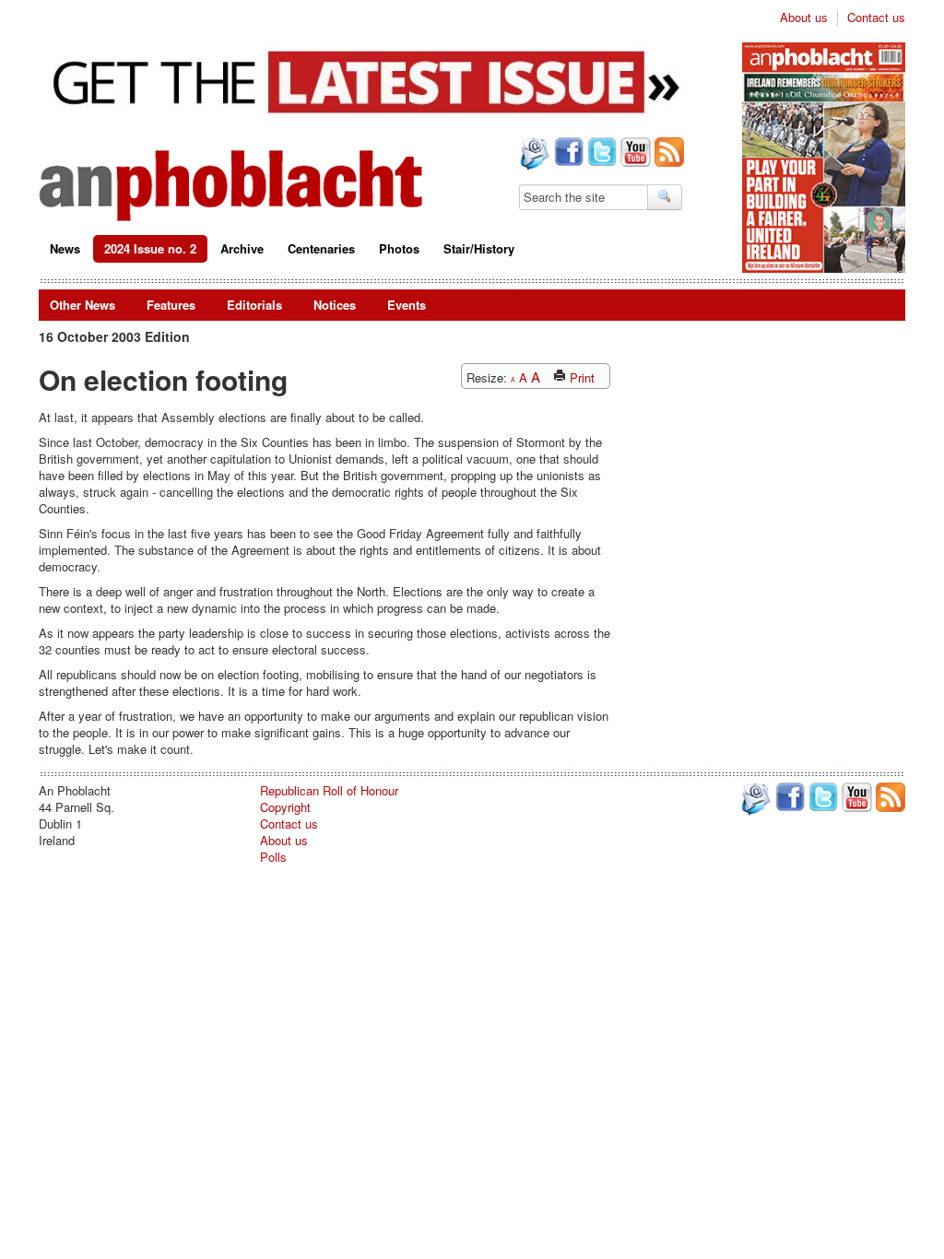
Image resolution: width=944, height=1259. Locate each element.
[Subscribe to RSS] (667, 154)
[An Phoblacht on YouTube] (634, 154)
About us (804, 17)
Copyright (285, 807)
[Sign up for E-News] (532, 155)
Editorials (254, 304)
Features (171, 304)
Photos (399, 248)
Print (580, 377)
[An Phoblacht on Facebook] (567, 154)
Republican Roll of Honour (329, 790)
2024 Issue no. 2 (150, 248)
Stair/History (478, 248)
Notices (334, 304)
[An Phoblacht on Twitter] (600, 154)
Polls (273, 856)
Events (406, 304)
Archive (242, 248)
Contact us (876, 17)
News (65, 248)
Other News (82, 304)
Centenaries (321, 248)
